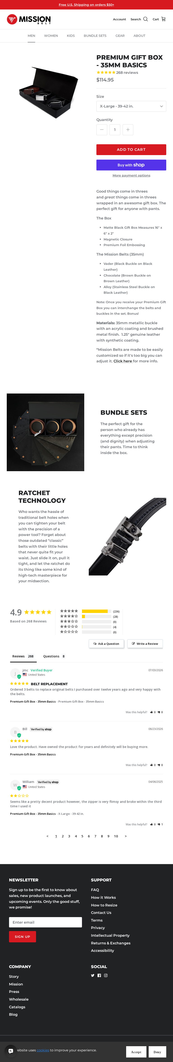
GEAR (120, 36)
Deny (157, 1052)
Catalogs (17, 1007)
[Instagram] (105, 975)
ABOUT (139, 36)
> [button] (126, 836)
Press (14, 992)
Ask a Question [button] (108, 644)
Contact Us (101, 913)
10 (116, 836)
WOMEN (51, 36)
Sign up (22, 937)
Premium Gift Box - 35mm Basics (33, 701)
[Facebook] (99, 975)
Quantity (104, 120)
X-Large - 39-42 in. (116, 106)
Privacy (98, 928)
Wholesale (19, 999)
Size (100, 96)
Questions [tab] (51, 656)
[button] (152, 712)
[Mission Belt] (29, 19)
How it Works (103, 897)
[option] (46, 94)
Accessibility (102, 950)
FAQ (95, 890)
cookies (43, 1050)
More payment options (131, 175)
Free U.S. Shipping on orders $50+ (86, 5)
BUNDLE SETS (95, 36)
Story (14, 976)
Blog (13, 1014)
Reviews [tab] (18, 656)
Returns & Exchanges (110, 943)
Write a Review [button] (147, 644)
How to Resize (104, 905)
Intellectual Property (110, 935)
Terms (96, 920)
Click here (123, 361)
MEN (31, 36)
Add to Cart (131, 149)
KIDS (71, 36)
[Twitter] (92, 975)
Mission (16, 984)
